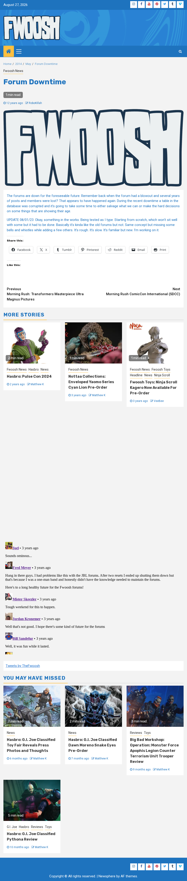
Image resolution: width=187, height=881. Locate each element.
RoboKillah (35, 103)
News (45, 369)
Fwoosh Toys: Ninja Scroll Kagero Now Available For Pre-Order (153, 387)
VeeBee (159, 401)
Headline (136, 375)
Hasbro (34, 369)
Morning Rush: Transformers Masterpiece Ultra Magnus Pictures (45, 294)
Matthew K (37, 384)
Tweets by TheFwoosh (23, 666)
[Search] (180, 51)
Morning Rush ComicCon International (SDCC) (143, 291)
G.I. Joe (12, 827)
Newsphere (107, 876)
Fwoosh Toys (161, 369)
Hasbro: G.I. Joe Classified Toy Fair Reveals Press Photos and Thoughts (31, 745)
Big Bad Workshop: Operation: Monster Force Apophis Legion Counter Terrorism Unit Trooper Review (154, 751)
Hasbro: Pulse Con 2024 (29, 376)
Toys (147, 733)
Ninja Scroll (162, 375)
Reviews (136, 733)
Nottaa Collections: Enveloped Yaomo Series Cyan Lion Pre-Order (91, 382)
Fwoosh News (13, 71)
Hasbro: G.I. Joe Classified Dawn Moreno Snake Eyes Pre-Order (92, 745)
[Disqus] (93, 474)
